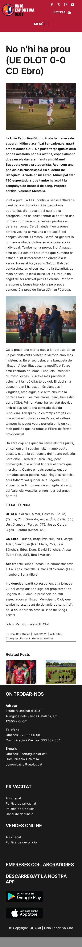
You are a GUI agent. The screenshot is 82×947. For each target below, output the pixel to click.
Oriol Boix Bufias (20, 633)
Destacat (25, 638)
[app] (24, 909)
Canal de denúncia (19, 814)
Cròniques (12, 638)
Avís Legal (13, 798)
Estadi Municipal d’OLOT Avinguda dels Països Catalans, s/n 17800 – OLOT (31, 716)
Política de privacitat (21, 803)
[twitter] (58, 4)
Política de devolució (21, 842)
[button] (8, 672)
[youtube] (72, 4)
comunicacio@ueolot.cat (24, 764)
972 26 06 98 (30, 735)
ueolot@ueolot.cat (33, 754)
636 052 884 (50, 740)
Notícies (48, 638)
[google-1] (24, 892)
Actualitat (55, 633)
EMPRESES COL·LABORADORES (40, 864)
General (37, 638)
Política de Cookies (20, 809)
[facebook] (51, 4)
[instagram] (65, 4)
